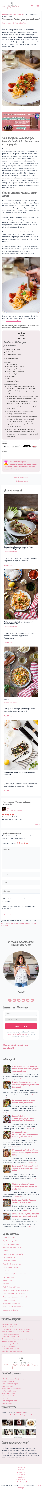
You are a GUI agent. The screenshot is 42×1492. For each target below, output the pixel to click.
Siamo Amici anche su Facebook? (15, 1046)
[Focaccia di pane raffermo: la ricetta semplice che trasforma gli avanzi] (7, 1216)
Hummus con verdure (11, 1244)
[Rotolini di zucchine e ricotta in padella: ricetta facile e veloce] (7, 1103)
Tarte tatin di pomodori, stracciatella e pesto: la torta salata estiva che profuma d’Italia (25, 1134)
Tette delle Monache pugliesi (12, 1351)
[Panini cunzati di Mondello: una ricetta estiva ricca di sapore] (7, 1203)
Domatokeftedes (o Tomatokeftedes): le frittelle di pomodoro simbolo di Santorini (23, 1118)
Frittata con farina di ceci (10, 1327)
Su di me (21, 1470)
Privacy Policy (21, 1479)
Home (4, 14)
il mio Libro (21, 1472)
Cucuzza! (6, 1270)
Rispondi (37, 824)
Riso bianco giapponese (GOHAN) (15, 1297)
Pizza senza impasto (9, 1346)
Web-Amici (21, 1475)
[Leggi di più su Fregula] (21, 671)
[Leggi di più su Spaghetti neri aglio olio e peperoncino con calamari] (21, 745)
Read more (24, 1079)
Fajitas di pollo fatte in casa (11, 1389)
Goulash (6, 1284)
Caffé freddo (6, 1398)
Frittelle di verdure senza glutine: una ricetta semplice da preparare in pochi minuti (25, 1084)
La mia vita (21, 1467)
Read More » (8, 565)
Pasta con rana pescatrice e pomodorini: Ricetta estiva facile (18, 623)
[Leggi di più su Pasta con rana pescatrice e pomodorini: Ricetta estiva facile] (21, 594)
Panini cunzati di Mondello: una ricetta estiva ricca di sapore (24, 1201)
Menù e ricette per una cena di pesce (15, 1332)
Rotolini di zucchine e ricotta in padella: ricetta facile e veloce (23, 1101)
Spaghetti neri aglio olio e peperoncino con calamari (19, 773)
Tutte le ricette (7, 1403)
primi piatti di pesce (15, 14)
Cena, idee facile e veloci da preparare (16, 1329)
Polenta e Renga (9, 1237)
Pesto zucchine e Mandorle (13, 1254)
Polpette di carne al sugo (12, 1264)
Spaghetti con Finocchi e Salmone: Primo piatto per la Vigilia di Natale (18, 548)
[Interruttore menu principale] (37, 5)
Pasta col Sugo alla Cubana (11, 1344)
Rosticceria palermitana (10, 1336)
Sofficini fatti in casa (10, 1267)
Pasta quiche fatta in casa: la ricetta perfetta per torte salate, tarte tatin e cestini (25, 1168)
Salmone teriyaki (9, 1300)
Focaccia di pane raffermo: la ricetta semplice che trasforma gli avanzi (25, 1215)
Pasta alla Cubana (9, 1261)
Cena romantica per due (10, 1349)
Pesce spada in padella (10, 1324)
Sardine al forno (7, 1386)
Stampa (22, 338)
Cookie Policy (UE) (21, 1482)
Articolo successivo (21, 481)
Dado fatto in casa (9, 1257)
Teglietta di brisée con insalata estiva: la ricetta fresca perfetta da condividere (24, 1186)
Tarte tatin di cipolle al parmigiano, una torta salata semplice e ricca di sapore (25, 1152)
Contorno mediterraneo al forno (14, 1294)
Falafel (5, 1251)
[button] (32, 5)
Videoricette (21, 1477)
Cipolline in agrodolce (11, 1241)
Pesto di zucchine (8, 1381)
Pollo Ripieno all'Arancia (11, 1287)
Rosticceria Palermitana (11, 1303)
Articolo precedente (21, 477)
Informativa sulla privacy (17, 1034)
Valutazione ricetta (8, 843)
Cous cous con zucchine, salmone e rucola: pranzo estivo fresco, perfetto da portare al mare (25, 1068)
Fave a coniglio (8, 1277)
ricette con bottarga (13, 321)
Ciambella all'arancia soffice (13, 1307)
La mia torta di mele (10, 1310)
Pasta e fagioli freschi (9, 1401)
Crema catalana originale (10, 1384)
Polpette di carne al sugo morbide (14, 1379)
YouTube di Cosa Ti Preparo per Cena (21, 1415)
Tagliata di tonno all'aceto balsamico (16, 1290)
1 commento (6, 23)
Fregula (6, 699)
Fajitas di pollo (8, 1280)
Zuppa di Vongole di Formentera (15, 1274)
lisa (8, 808)
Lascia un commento (10, 551)
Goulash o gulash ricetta (10, 1334)
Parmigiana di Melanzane (12, 1247)
